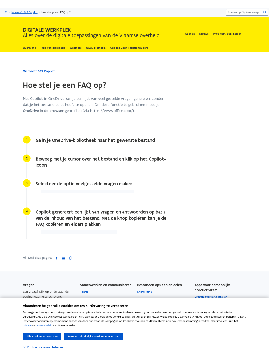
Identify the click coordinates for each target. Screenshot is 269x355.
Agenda (190, 34)
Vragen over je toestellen (211, 297)
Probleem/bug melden (227, 34)
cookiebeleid (44, 325)
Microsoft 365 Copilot (25, 12)
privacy (27, 325)
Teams (84, 292)
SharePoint (144, 292)
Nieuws (203, 34)
